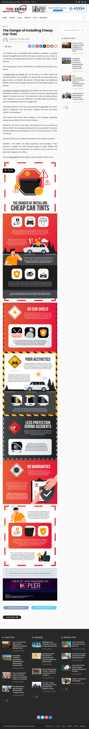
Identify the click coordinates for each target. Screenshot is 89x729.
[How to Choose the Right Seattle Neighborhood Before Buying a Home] (66, 45)
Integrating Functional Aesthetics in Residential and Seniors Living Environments (77, 63)
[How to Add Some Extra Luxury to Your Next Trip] (66, 644)
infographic (13, 157)
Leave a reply (11, 617)
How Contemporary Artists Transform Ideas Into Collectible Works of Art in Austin (78, 81)
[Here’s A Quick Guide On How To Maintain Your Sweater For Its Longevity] (36, 671)
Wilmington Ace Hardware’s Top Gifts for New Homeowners (49, 644)
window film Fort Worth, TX (16, 74)
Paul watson (13, 39)
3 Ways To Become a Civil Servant (79, 680)
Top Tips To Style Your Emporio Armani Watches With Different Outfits (49, 686)
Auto (19, 18)
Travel (12, 18)
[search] (84, 18)
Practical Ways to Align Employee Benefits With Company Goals (78, 96)
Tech (35, 18)
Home (34, 2)
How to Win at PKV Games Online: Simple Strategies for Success (79, 668)
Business (43, 18)
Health (28, 18)
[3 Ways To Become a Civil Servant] (66, 681)
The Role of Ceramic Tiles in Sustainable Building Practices (79, 656)
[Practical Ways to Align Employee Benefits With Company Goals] (66, 96)
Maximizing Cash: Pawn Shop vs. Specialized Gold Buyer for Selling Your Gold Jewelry (49, 658)
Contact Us (26, 2)
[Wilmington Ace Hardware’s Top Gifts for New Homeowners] (36, 644)
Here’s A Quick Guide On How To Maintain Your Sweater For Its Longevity (49, 672)
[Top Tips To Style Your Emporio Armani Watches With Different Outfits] (36, 685)
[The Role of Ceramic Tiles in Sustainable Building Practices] (66, 656)
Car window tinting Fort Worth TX (16, 90)
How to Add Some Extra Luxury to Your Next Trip (78, 644)
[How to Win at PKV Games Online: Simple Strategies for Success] (66, 667)
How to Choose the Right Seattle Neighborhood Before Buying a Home (78, 47)
